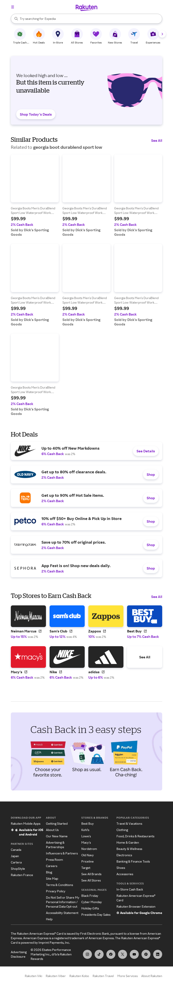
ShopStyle (18, 868)
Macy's (86, 842)
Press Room (54, 859)
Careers (51, 866)
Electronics (124, 855)
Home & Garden (127, 842)
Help (49, 919)
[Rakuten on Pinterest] (145, 954)
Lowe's (86, 836)
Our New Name (57, 836)
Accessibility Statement (62, 913)
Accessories (124, 874)
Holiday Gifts (90, 908)
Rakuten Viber (56, 976)
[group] (35, 195)
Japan (15, 856)
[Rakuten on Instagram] (87, 954)
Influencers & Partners (62, 853)
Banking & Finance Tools (133, 861)
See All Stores (91, 880)
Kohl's (85, 830)
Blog (49, 872)
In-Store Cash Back (129, 889)
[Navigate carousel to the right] (162, 34)
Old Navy (87, 855)
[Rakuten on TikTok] (99, 954)
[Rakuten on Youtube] (134, 954)
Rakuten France (22, 875)
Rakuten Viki (33, 976)
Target (85, 868)
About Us (52, 830)
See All (156, 140)
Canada (16, 850)
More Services (127, 976)
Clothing (122, 830)
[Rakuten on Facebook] (110, 954)
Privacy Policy (55, 891)
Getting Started (57, 823)
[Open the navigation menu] (12, 7)
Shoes (120, 868)
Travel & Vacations (129, 823)
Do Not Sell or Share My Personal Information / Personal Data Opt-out (62, 901)
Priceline (87, 861)
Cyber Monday (91, 902)
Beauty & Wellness (129, 849)
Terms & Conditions (59, 885)
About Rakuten (151, 976)
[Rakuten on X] (122, 954)
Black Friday (89, 895)
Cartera (16, 862)
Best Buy (87, 823)
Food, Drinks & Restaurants (135, 836)
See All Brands (91, 874)
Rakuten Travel (103, 976)
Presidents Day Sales (95, 914)
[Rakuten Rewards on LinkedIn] (157, 954)
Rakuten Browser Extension (135, 906)
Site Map (52, 878)
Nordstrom (89, 849)
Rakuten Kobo (79, 976)
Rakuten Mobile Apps (25, 823)
